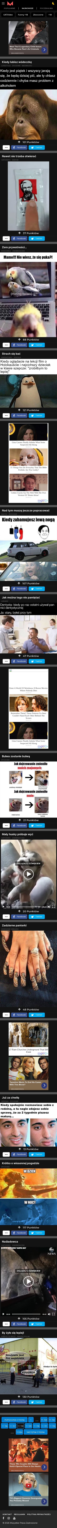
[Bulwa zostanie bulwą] (28, 789)
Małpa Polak (23, 1336)
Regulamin (19, 1514)
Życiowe (16, 66)
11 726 (5, 1426)
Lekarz (4, 601)
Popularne (9, 8)
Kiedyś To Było (8, 1336)
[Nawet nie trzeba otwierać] (28, 196)
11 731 (44, 1426)
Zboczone (38, 15)
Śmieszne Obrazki (10, 929)
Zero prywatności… (14, 247)
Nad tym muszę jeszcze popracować (26, 510)
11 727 (13, 1426)
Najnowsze (27, 8)
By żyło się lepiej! (13, 1332)
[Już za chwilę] (28, 1124)
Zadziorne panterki (14, 925)
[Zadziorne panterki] (28, 968)
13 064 (19, 1432)
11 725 (52, 1420)
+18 (50, 15)
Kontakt (7, 1514)
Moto (4, 514)
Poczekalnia (46, 8)
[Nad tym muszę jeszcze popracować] (28, 548)
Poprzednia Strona (15, 1420)
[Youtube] (14, 1518)
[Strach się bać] (28, 383)
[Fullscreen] (53, 906)
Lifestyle (5, 66)
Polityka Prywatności (39, 1514)
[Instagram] (9, 1518)
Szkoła (17, 357)
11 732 (52, 1426)
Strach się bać (11, 353)
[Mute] (49, 906)
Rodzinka (6, 251)
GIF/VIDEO (5, 160)
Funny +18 (23, 15)
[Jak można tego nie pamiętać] (28, 627)
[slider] (26, 906)
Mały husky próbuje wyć (17, 834)
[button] (28, 874)
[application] (28, 874)
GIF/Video (8, 15)
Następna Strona (36, 1432)
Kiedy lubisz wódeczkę (17, 62)
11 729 (28, 1426)
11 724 (44, 1420)
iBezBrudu (27, 66)
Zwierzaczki (18, 251)
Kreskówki (6, 357)
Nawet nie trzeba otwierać (19, 156)
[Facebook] (3, 1518)
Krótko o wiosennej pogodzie (20, 1163)
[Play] (3, 906)
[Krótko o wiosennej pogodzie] (28, 1196)
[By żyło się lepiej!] (28, 1365)
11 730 (36, 1426)
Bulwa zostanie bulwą (16, 756)
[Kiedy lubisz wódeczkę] (28, 103)
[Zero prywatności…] (28, 294)
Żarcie (15, 160)
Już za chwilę (10, 1097)
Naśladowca (10, 1241)
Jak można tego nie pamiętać (21, 597)
